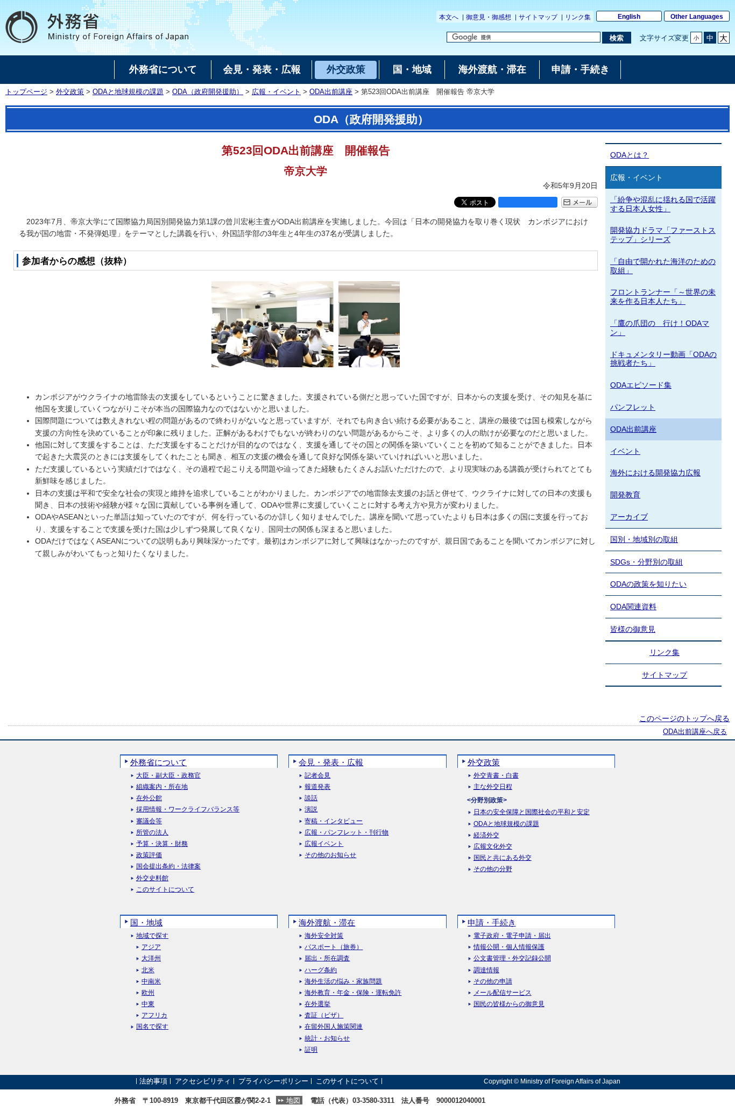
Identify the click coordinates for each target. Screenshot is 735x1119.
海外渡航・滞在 (327, 922)
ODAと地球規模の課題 (128, 92)
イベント (625, 451)
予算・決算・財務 (162, 843)
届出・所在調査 (327, 958)
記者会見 (317, 775)
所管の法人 (152, 832)
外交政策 (70, 92)
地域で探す (152, 935)
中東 (148, 1004)
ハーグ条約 (321, 970)
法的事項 (153, 1081)
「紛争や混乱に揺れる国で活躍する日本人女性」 (663, 204)
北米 (148, 970)
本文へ (448, 17)
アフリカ (154, 1015)
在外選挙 (317, 1004)
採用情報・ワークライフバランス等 (187, 809)
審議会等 (149, 821)
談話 (311, 798)
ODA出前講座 (330, 92)
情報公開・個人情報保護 (509, 947)
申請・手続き (492, 922)
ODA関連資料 (633, 606)
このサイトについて (165, 889)
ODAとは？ (629, 155)
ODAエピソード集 (641, 385)
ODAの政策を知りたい (648, 584)
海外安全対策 (324, 935)
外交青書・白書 (496, 775)
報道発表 (317, 786)
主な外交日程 (492, 786)
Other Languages (696, 16)
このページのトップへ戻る (684, 718)
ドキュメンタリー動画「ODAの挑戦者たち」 (663, 359)
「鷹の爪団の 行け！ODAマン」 (659, 328)
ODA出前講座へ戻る (695, 732)
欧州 (148, 992)
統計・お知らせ (327, 1038)
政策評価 (149, 855)
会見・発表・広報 (331, 762)
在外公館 (149, 798)
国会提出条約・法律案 (168, 866)
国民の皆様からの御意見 (509, 1004)
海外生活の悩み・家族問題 (343, 981)
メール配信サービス (502, 992)
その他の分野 (492, 869)
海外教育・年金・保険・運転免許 (353, 992)
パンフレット (632, 407)
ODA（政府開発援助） (207, 92)
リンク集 (578, 17)
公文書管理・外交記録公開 (512, 958)
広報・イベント (276, 92)
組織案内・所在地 (162, 786)
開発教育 (625, 494)
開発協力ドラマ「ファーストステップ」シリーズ (663, 235)
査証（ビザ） (324, 1015)
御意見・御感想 (488, 17)
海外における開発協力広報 (655, 472)
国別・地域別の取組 (644, 539)
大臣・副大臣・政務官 (168, 775)
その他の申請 (492, 981)
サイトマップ (538, 17)
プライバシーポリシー (273, 1081)
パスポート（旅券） (334, 947)
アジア (151, 947)
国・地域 (146, 922)
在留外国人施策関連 (334, 1026)
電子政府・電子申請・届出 (512, 935)
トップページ (26, 92)
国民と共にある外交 (502, 857)
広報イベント (324, 843)
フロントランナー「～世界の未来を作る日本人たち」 (663, 296)
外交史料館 (152, 878)
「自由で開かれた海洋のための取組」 (663, 266)
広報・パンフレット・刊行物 (346, 832)
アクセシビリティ (203, 1081)
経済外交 (486, 835)
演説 (311, 809)
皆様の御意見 (632, 629)
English (629, 16)
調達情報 (486, 970)
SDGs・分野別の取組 (646, 562)
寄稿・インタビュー (334, 821)
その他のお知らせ (330, 855)
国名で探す (152, 1026)
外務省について (158, 762)
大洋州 (151, 958)
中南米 (151, 981)
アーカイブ (629, 516)
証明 (311, 1049)
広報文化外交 (492, 846)
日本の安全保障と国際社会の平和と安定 (531, 812)
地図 (293, 1100)
